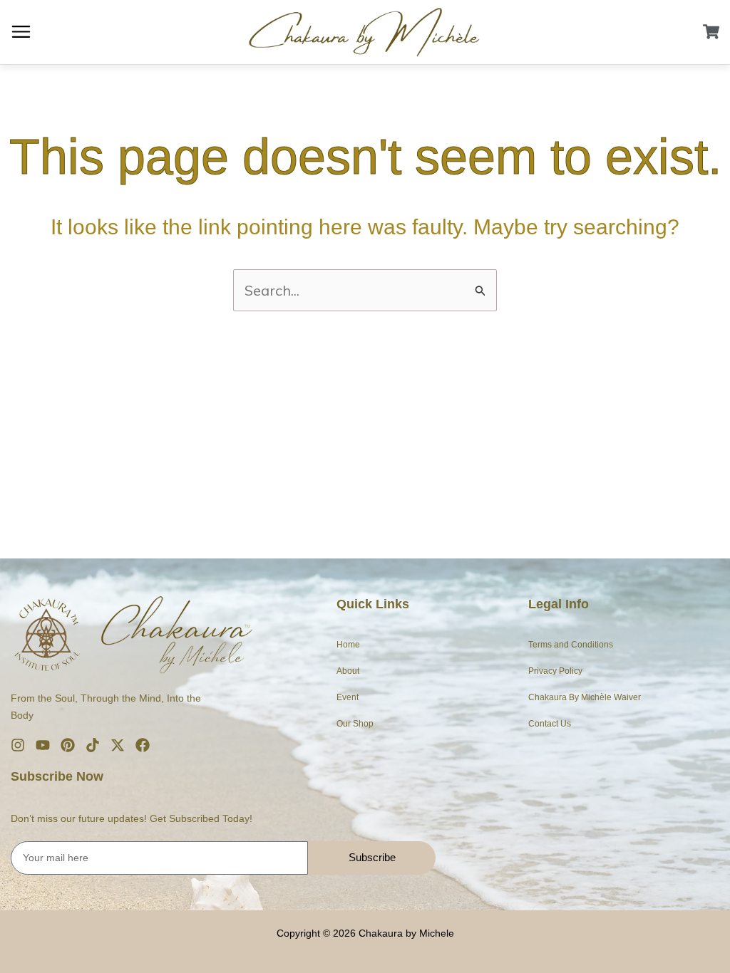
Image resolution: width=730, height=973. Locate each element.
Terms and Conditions (570, 645)
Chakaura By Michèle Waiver (584, 697)
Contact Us (549, 724)
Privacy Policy (555, 671)
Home (348, 645)
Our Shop (355, 724)
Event (347, 697)
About (347, 671)
